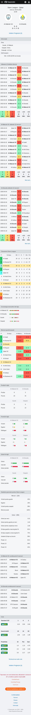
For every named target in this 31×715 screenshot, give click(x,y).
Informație (15, 705)
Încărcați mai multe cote (15, 659)
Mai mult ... (28, 180)
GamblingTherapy (15, 682)
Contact (16, 702)
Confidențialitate (15, 695)
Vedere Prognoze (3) (15, 33)
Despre (15, 700)
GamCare (15, 684)
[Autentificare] (29, 2)
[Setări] (25, 2)
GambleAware (15, 679)
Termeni (15, 697)
